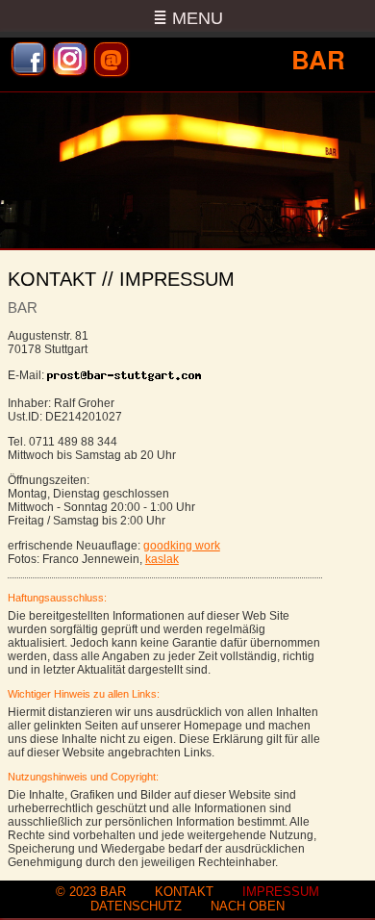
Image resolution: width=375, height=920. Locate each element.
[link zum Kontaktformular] (124, 375)
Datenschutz (136, 906)
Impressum (280, 891)
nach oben (248, 906)
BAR (113, 891)
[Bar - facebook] (28, 59)
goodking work (181, 545)
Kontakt (184, 891)
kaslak (162, 559)
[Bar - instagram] (70, 59)
